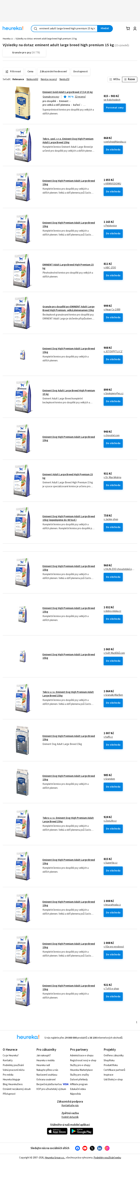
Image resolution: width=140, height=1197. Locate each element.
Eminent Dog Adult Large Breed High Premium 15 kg (69, 392)
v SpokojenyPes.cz (113, 393)
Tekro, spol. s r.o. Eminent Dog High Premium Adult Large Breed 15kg (68, 140)
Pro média (8, 1075)
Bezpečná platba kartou (49, 1084)
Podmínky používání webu (107, 1157)
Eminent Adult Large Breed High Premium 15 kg (68, 476)
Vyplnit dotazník (70, 1117)
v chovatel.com (112, 435)
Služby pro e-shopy (80, 1065)
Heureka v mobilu (45, 1060)
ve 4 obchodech (112, 100)
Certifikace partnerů (114, 1070)
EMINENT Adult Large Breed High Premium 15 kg (68, 266)
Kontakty (8, 1060)
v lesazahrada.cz (112, 905)
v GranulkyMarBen (113, 695)
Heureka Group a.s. (55, 1157)
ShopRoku (109, 1060)
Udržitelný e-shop (113, 1079)
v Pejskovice (110, 225)
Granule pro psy (51, 97)
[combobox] (64, 28)
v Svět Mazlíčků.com (114, 653)
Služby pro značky (79, 1075)
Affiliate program (79, 1084)
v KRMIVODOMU (112, 184)
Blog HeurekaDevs (13, 1084)
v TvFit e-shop (111, 988)
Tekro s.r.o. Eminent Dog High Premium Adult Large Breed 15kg (68, 693)
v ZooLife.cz (110, 821)
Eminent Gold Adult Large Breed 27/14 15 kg (68, 92)
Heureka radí (43, 1065)
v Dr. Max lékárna (112, 477)
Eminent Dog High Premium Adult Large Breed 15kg (69, 182)
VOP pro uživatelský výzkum (51, 1089)
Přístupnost (9, 1094)
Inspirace (108, 1075)
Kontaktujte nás (70, 1105)
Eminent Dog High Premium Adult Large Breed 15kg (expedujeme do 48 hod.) (69, 518)
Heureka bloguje (11, 1079)
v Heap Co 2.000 (112, 309)
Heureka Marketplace (81, 1070)
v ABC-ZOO (110, 267)
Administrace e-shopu (81, 1055)
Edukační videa (78, 1089)
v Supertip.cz (110, 863)
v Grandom (109, 779)
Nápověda (75, 1094)
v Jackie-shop (111, 519)
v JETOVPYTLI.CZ (113, 351)
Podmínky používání (13, 1065)
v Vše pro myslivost (114, 947)
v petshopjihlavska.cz (115, 142)
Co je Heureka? (11, 1055)
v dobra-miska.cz (112, 611)
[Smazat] (94, 28)
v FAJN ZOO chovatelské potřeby (119, 569)
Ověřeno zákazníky (114, 1055)
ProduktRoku (111, 1065)
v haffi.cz (108, 737)
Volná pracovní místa (13, 1070)
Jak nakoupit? (43, 1055)
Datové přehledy (79, 1079)
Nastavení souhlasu (46, 1075)
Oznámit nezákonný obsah (17, 1089)
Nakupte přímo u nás (47, 1070)
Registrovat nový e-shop (83, 1060)
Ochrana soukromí (45, 1079)
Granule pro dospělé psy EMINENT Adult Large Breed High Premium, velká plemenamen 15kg (68, 308)
